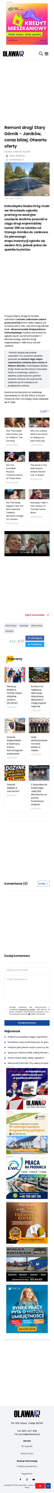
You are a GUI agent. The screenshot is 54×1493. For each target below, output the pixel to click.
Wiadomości (27, 1453)
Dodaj (42, 883)
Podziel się (36, 644)
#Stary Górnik (36, 626)
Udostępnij (36, 638)
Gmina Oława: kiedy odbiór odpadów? (25, 1057)
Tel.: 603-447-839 (27, 1431)
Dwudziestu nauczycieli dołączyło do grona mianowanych (28, 1042)
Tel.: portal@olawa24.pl (27, 1434)
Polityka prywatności (27, 1466)
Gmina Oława (11, 626)
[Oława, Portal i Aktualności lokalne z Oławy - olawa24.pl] (16, 53)
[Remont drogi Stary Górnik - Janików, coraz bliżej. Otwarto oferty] (27, 179)
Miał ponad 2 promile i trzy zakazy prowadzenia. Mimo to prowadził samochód (28, 1063)
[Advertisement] (27, 91)
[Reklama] (27, 24)
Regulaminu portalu (27, 1009)
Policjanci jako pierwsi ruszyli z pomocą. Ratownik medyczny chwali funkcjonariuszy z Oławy (28, 1047)
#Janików (9, 631)
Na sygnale (27, 1446)
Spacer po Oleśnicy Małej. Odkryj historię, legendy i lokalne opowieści (28, 1052)
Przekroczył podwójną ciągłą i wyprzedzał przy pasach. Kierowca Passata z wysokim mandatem (28, 1037)
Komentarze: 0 (16, 159)
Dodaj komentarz (27, 1022)
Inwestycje (24, 626)
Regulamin (27, 1473)
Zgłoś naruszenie (35, 615)
